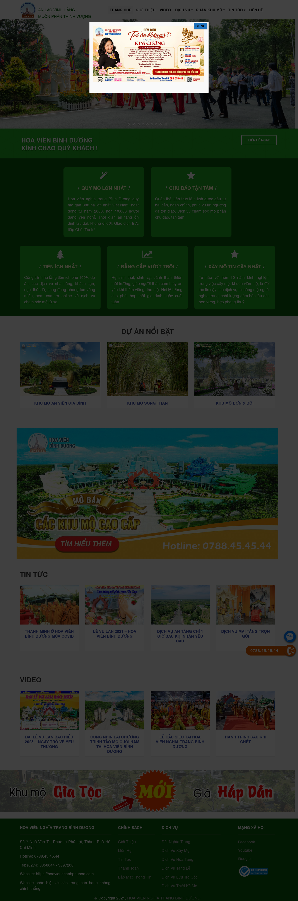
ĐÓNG (200, 26)
